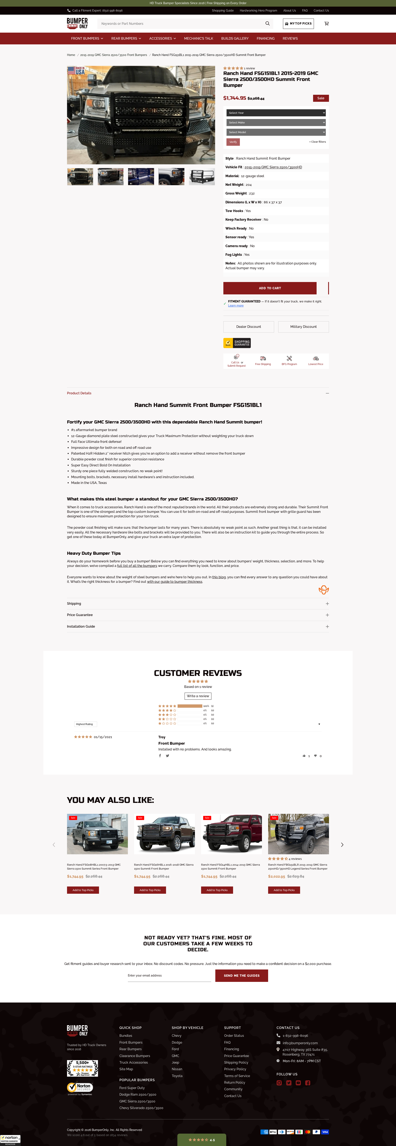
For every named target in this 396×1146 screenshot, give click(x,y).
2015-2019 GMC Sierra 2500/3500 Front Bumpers (113, 55)
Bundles (125, 1036)
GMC (175, 1056)
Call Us (235, 362)
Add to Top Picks (83, 890)
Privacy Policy (235, 1069)
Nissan (177, 1069)
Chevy (177, 1036)
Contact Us (321, 10)
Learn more (236, 305)
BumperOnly (100, 1130)
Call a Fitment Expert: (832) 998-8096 (97, 10)
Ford (175, 1049)
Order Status (234, 1036)
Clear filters (317, 141)
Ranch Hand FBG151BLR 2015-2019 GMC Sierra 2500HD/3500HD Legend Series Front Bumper (298, 866)
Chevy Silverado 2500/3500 (141, 1108)
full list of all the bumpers (137, 566)
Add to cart (270, 288)
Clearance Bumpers (134, 1056)
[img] (83, 737)
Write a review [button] (198, 696)
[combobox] (185, 24)
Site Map (126, 1069)
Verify (233, 141)
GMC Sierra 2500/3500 (137, 1101)
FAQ (305, 10)
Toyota (177, 1076)
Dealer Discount (248, 327)
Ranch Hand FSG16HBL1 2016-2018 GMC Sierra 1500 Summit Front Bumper (163, 866)
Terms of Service (237, 1076)
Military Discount (303, 327)
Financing (231, 1049)
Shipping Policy (236, 1062)
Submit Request (236, 365)
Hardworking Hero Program (258, 10)
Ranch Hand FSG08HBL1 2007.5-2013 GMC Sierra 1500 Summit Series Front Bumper (94, 866)
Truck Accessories (133, 1062)
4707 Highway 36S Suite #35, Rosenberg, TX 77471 (305, 1052)
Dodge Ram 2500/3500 (137, 1094)
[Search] (267, 23)
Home (71, 55)
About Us (289, 10)
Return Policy (234, 1082)
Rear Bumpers (130, 1049)
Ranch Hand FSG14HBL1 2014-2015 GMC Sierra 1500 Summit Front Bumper (230, 866)
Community (233, 1089)
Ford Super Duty (132, 1088)
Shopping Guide (223, 10)
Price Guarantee (236, 1056)
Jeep (175, 1062)
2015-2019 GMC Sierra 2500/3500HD (273, 167)
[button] (10, 1140)
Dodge (177, 1042)
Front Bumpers (131, 1042)
